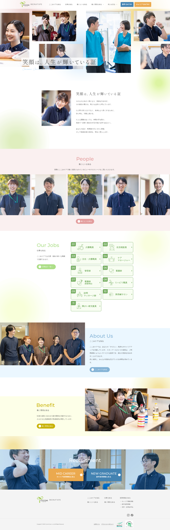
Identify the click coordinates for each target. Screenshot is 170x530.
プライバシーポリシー (107, 524)
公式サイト (97, 524)
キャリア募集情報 (127, 501)
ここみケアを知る (93, 498)
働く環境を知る (96, 4)
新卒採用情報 (126, 504)
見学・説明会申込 (127, 507)
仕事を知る (108, 498)
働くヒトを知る (92, 502)
